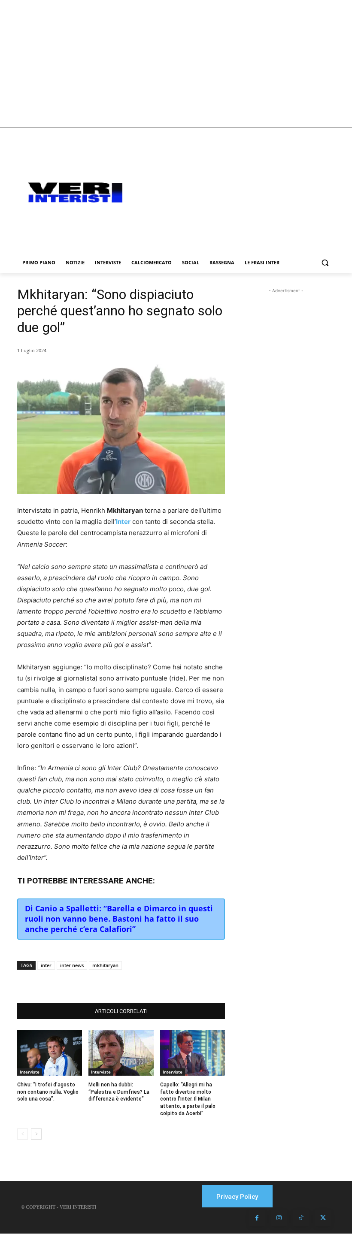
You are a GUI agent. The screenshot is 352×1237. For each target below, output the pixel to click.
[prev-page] (22, 1134)
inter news (72, 965)
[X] (103, 981)
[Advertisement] (176, 63)
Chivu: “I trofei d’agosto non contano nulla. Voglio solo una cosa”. (48, 1092)
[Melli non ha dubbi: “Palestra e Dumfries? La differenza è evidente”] (120, 1053)
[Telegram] (143, 981)
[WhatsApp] (123, 981)
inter (46, 965)
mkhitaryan (105, 965)
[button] (325, 263)
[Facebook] (84, 981)
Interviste (29, 1072)
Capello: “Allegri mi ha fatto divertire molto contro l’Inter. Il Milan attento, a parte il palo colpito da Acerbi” (187, 1099)
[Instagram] (279, 1218)
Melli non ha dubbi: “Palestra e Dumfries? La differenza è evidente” (118, 1092)
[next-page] (36, 1134)
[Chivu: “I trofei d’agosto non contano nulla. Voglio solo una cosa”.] (49, 1053)
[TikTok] (301, 1218)
